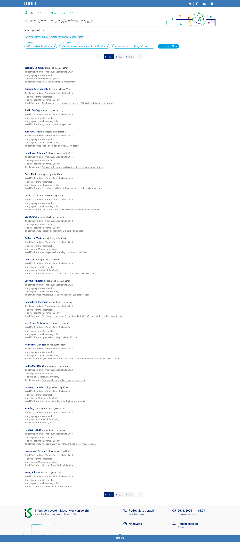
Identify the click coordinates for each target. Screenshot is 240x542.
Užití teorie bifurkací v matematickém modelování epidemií (70, 209)
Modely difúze (49, 422)
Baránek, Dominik (34, 67)
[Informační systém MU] (25, 12)
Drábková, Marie (33, 238)
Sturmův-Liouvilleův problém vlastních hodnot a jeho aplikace (72, 188)
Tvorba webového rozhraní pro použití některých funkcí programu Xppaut (78, 103)
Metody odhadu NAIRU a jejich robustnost (62, 230)
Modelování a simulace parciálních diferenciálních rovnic (69, 273)
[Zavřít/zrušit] (55, 47)
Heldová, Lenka (32, 429)
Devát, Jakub (31, 195)
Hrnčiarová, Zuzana (35, 451)
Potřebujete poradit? (142, 510)
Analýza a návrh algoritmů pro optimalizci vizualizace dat (69, 443)
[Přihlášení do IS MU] (212, 4)
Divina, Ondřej (31, 216)
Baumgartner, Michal (35, 89)
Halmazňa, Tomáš (34, 365)
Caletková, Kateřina (35, 153)
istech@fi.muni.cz (136, 514)
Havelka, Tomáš (33, 408)
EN (204, 3)
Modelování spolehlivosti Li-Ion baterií (60, 145)
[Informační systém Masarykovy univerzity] (30, 3)
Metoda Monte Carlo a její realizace (59, 465)
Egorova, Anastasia (35, 280)
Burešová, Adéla (33, 131)
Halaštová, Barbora (34, 323)
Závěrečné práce (39, 13)
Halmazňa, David (33, 344)
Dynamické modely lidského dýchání (59, 337)
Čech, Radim (31, 174)
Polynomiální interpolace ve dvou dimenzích (63, 379)
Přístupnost (183, 527)
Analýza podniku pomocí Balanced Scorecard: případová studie (72, 166)
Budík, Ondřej (31, 110)
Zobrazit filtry (169, 46)
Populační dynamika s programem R (59, 81)
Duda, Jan (29, 259)
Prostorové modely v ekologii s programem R (64, 401)
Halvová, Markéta (33, 387)
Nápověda (135, 524)
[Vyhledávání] (197, 4)
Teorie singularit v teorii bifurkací (57, 486)
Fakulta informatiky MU (66, 514)
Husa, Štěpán (31, 472)
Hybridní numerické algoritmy (56, 124)
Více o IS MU (40, 514)
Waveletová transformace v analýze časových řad (65, 294)
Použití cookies (188, 524)
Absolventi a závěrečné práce (65, 13)
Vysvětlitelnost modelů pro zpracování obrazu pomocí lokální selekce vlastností (80, 358)
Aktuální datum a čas (187, 514)
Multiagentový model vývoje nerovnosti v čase (64, 252)
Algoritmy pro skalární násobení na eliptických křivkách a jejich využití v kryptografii (82, 316)
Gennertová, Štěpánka (36, 302)
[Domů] (189, 4)
